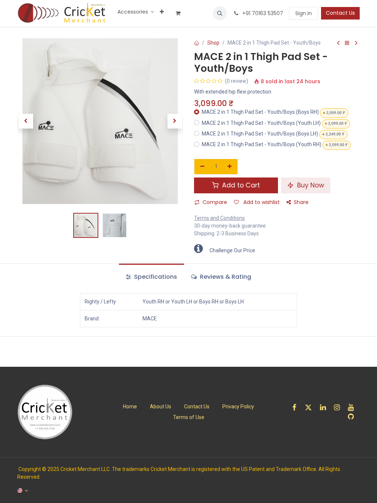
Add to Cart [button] (240, 185)
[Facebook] (296, 407)
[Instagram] (339, 407)
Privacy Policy (238, 406)
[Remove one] (202, 166)
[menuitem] (135, 12)
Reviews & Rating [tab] (224, 276)
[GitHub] (353, 416)
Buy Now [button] (309, 185)
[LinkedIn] (325, 407)
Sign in (303, 13)
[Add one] (230, 166)
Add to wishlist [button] (261, 202)
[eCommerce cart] (181, 13)
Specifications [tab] (155, 276)
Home (130, 406)
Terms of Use (188, 417)
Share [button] (301, 202)
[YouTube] (353, 407)
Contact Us (340, 13)
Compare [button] (214, 202)
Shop (213, 43)
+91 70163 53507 (262, 13)
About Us (160, 406)
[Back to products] (347, 43)
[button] (220, 13)
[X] (311, 407)
